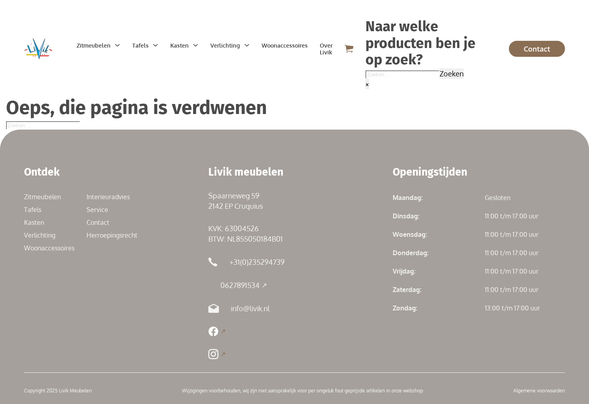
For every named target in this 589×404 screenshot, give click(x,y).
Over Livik (326, 49)
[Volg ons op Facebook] (217, 331)
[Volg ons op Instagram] (217, 354)
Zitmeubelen (94, 45)
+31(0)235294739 (257, 262)
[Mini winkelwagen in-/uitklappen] (349, 48)
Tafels (140, 45)
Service (97, 210)
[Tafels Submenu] (155, 45)
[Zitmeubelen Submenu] (117, 45)
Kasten (179, 45)
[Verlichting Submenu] (247, 45)
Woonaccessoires (285, 45)
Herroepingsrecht (112, 235)
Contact (537, 48)
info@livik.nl (250, 308)
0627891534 (240, 285)
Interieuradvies (108, 197)
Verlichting (225, 45)
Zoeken (452, 73)
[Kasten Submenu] (195, 45)
